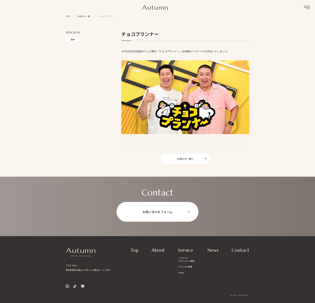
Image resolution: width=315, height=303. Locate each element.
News (213, 250)
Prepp (181, 272)
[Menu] (307, 7)
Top (134, 250)
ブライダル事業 (185, 266)
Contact (240, 250)
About (158, 250)
